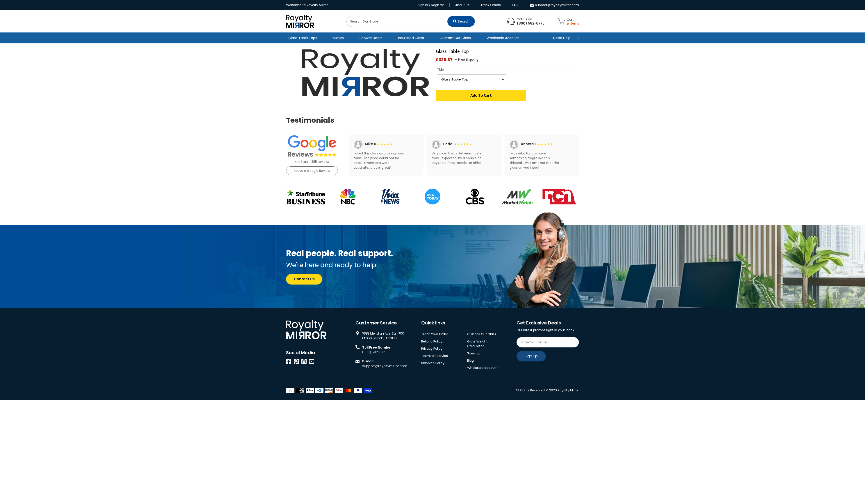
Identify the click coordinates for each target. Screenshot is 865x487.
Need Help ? (563, 37)
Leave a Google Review (312, 170)
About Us (462, 5)
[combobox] (410, 21)
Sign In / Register (431, 5)
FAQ (515, 5)
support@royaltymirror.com (557, 5)
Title (440, 69)
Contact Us (304, 279)
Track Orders (490, 5)
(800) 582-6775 (374, 352)
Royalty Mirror (568, 390)
